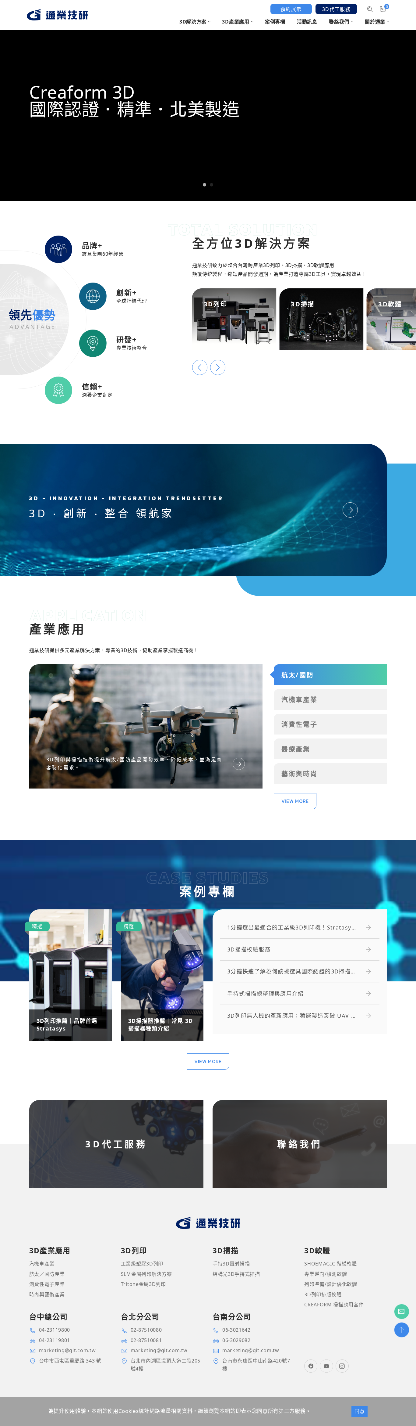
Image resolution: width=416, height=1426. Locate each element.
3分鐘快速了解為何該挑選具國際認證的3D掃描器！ (289, 971)
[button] (204, 184)
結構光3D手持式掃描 (236, 1274)
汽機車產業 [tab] (299, 699)
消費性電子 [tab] (299, 724)
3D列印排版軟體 (322, 1294)
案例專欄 (275, 21)
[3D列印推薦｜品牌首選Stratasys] (70, 975)
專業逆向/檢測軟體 (325, 1274)
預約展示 (290, 9)
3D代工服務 (336, 9)
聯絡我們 (339, 21)
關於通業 (375, 21)
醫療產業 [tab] (295, 749)
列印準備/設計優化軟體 (330, 1284)
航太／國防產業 (47, 1274)
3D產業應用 (235, 21)
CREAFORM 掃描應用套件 (334, 1304)
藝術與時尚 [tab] (299, 773)
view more (295, 801)
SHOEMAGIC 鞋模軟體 (330, 1263)
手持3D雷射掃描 (231, 1263)
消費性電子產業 (47, 1284)
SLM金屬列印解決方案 (146, 1274)
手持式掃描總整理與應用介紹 (265, 993)
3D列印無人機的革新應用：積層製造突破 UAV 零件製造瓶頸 (292, 1015)
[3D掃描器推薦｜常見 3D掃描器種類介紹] (162, 975)
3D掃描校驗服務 (248, 949)
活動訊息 (307, 21)
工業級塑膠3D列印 (142, 1263)
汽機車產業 (42, 1263)
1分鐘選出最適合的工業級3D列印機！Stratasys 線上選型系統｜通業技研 (290, 927)
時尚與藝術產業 (47, 1294)
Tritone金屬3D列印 (143, 1284)
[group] (208, 100)
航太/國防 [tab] (297, 674)
